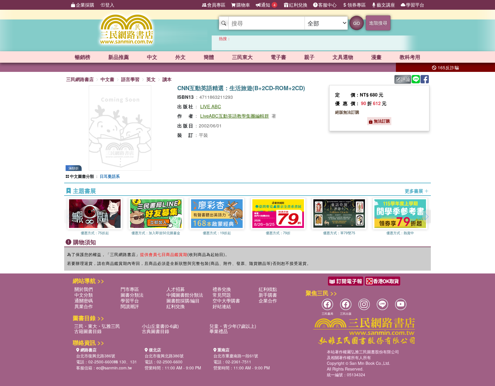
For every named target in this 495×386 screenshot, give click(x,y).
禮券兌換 (222, 289)
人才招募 (175, 289)
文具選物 (343, 57)
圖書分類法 (132, 295)
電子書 (278, 57)
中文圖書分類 (82, 176)
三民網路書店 (80, 79)
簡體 (209, 57)
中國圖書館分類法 (184, 295)
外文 (180, 57)
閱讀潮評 (130, 306)
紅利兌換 (298, 4)
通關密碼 (83, 300)
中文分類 (83, 295)
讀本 (167, 79)
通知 (268, 4)
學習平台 (415, 4)
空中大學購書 (226, 300)
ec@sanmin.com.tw (114, 368)
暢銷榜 (82, 57)
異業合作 (83, 306)
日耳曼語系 (110, 176)
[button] (426, 216)
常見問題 (222, 295)
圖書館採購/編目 (183, 300)
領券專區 (356, 4)
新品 (118, 57)
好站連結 (222, 306)
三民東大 (242, 57)
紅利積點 (268, 289)
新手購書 (268, 295)
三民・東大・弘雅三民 (97, 326)
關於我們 (83, 289)
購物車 (243, 4)
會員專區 (216, 4)
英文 (151, 79)
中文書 (107, 79)
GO (356, 23)
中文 (152, 57)
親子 (309, 57)
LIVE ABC (210, 106)
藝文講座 (386, 4)
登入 (109, 4)
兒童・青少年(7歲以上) (232, 326)
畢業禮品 (218, 331)
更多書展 (414, 191)
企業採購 (85, 4)
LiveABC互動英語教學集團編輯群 (234, 116)
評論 (405, 79)
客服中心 (327, 4)
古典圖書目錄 (155, 331)
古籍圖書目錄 (88, 331)
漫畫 (376, 57)
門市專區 (130, 289)
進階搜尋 (378, 22)
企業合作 (268, 300)
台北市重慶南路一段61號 (235, 356)
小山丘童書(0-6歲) (160, 326)
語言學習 (130, 79)
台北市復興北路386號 (95, 356)
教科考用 (410, 57)
